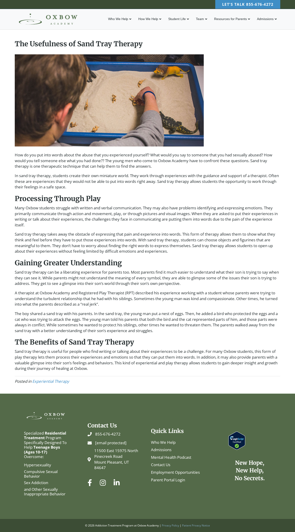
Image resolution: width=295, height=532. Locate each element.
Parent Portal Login (168, 479)
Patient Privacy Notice (196, 525)
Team (200, 19)
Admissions (265, 19)
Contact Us (160, 464)
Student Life (177, 19)
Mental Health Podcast (171, 457)
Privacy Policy (170, 525)
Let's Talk (248, 4)
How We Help (148, 19)
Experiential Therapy (50, 381)
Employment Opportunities (175, 472)
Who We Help (118, 19)
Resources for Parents (230, 19)
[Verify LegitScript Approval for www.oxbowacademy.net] (236, 440)
